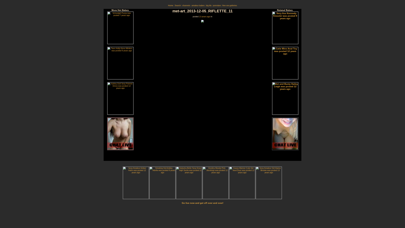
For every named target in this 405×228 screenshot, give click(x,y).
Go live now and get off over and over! (202, 203)
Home (170, 5)
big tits (209, 5)
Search (178, 5)
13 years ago (204, 17)
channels (186, 5)
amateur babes (198, 5)
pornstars (217, 5)
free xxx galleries (229, 5)
